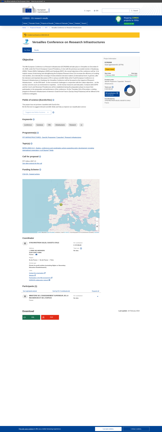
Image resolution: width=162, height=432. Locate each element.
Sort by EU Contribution (60, 291)
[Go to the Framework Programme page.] (25, 42)
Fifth (49, 125)
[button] (96, 11)
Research (72, 125)
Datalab (77, 23)
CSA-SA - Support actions (31, 174)
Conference (28, 125)
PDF (51, 317)
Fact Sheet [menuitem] (27, 50)
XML (32, 317)
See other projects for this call (32, 163)
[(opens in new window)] (37, 9)
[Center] (97, 226)
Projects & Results (47, 23)
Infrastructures (60, 125)
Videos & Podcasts (61, 23)
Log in (88, 10)
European (40, 125)
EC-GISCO (66, 232)
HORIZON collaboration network (45, 280)
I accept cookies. (108, 429)
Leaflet (39, 232)
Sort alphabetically (29, 291)
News (71, 23)
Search (84, 23)
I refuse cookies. (136, 429)
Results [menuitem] (36, 50)
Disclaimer (96, 232)
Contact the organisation (43, 273)
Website (38, 275)
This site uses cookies (26, 429)
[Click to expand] (98, 296)
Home (25, 23)
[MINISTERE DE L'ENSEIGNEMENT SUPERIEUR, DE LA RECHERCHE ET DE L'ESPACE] (61, 204)
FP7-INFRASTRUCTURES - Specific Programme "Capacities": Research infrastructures (51, 137)
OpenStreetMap (51, 232)
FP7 (46, 27)
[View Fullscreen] (97, 219)
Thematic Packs (34, 23)
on (81, 125)
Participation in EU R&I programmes (46, 277)
